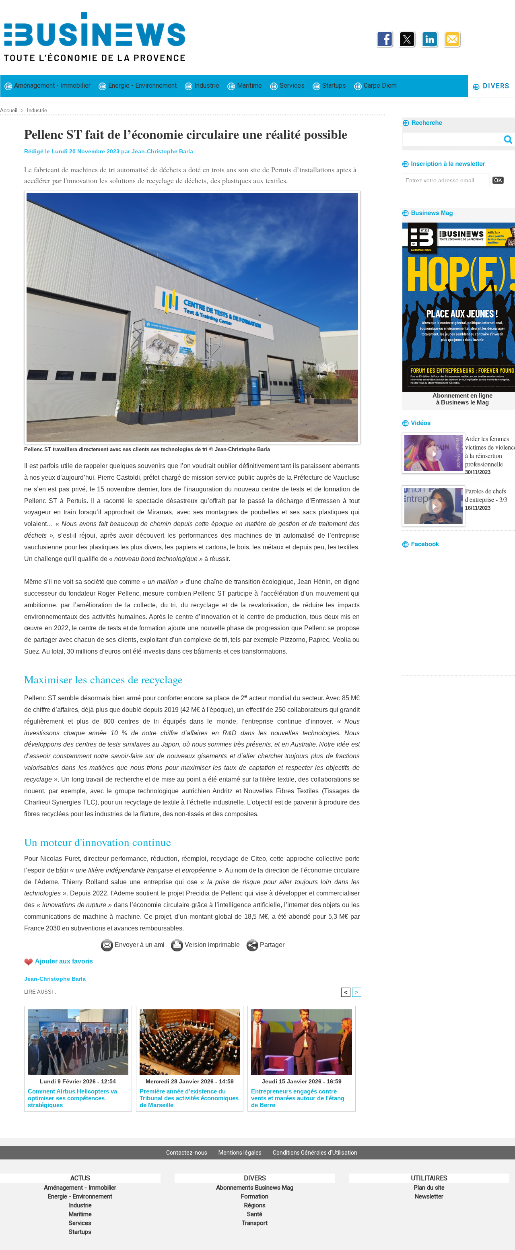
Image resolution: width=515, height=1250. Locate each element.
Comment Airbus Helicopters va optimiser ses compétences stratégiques (72, 1098)
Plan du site (429, 1187)
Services (291, 85)
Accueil (8, 110)
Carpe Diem (379, 85)
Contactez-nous (187, 1152)
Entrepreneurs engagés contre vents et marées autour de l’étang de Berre (297, 1098)
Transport (255, 1223)
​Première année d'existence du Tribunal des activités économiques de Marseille (189, 1098)
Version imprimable (211, 944)
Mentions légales (240, 1152)
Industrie (206, 85)
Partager (271, 944)
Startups (333, 85)
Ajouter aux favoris (64, 961)
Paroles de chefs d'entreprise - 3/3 (486, 495)
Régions (255, 1205)
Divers (495, 86)
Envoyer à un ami (139, 944)
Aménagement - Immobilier (51, 85)
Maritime (248, 85)
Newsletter (429, 1196)
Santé (254, 1214)
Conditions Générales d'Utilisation (315, 1152)
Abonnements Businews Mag (254, 1187)
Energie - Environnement (142, 85)
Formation (254, 1196)
